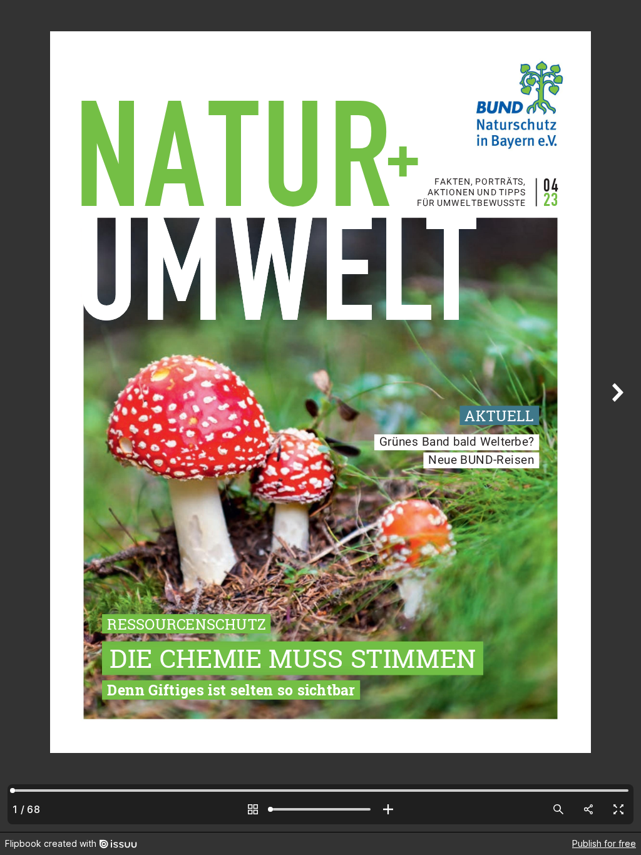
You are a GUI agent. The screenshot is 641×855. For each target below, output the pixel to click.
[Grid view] (252, 809)
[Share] (588, 809)
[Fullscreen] (618, 809)
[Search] (558, 809)
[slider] (320, 809)
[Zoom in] (388, 809)
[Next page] (616, 416)
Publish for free (604, 843)
